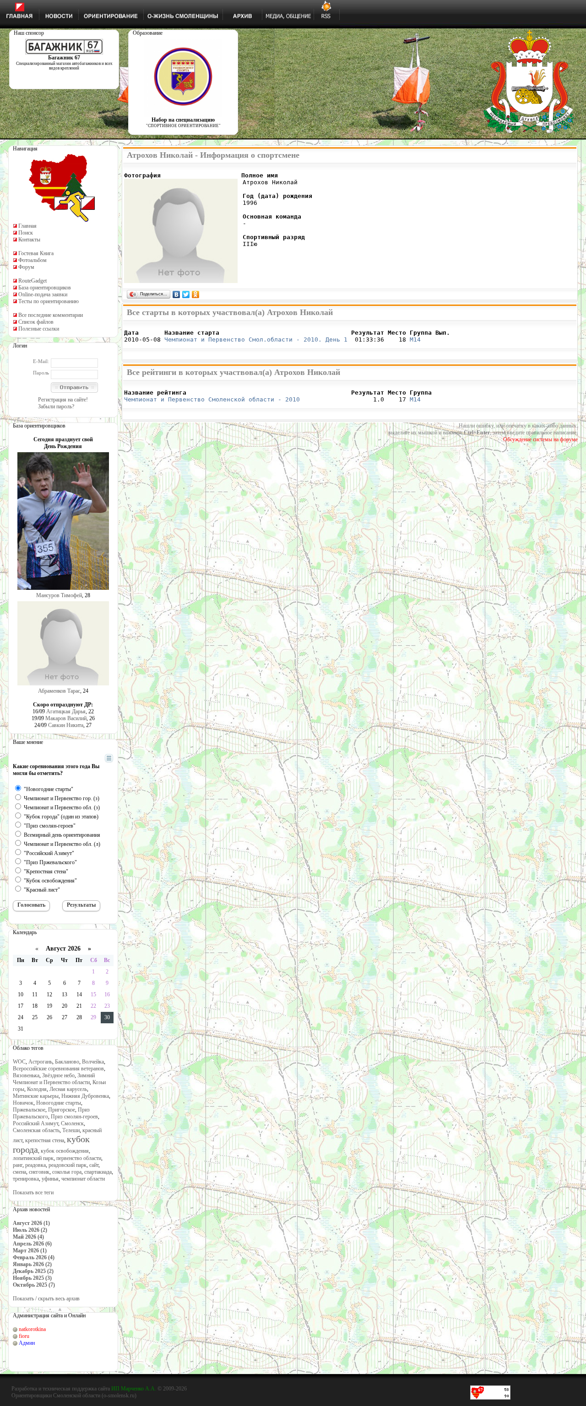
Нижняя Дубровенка (85, 1096)
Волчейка (93, 1062)
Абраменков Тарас (59, 691)
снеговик (39, 1172)
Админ (27, 1343)
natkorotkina (32, 1329)
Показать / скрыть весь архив (46, 1298)
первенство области (78, 1158)
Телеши (71, 1130)
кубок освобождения (65, 1151)
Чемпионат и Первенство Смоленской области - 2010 (212, 399)
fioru (24, 1336)
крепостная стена (44, 1140)
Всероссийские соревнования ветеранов (58, 1068)
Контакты (29, 239)
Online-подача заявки (42, 294)
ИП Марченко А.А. (133, 1388)
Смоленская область (36, 1130)
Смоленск (72, 1123)
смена (19, 1172)
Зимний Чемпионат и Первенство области (54, 1078)
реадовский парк (68, 1165)
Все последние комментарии (50, 315)
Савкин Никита (65, 725)
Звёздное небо (58, 1075)
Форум (26, 267)
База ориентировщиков (44, 287)
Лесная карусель (68, 1089)
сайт (93, 1165)
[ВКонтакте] (176, 294)
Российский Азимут (35, 1123)
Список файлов (36, 322)
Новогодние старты (58, 1103)
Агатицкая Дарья (66, 711)
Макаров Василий (66, 718)
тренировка (26, 1179)
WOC (19, 1062)
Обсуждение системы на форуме (540, 439)
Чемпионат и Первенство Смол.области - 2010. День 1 (255, 339)
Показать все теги (33, 1192)
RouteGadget (32, 281)
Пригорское (61, 1110)
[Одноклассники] (196, 294)
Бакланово (67, 1062)
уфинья (50, 1179)
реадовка (35, 1165)
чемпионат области (83, 1179)
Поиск (25, 233)
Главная (27, 226)
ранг (17, 1165)
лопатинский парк (33, 1158)
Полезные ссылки (38, 329)
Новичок (23, 1103)
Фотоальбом (32, 260)
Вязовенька (26, 1075)
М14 (415, 339)
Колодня (37, 1089)
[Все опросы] (93, 758)
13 (64, 994)
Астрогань (40, 1062)
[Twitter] (186, 294)
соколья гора (66, 1172)
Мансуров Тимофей (59, 595)
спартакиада (98, 1172)
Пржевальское (29, 1110)
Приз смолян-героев (74, 1116)
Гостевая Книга (36, 253)
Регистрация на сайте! (63, 399)
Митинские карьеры (36, 1096)
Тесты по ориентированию (48, 301)
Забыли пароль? (56, 406)
